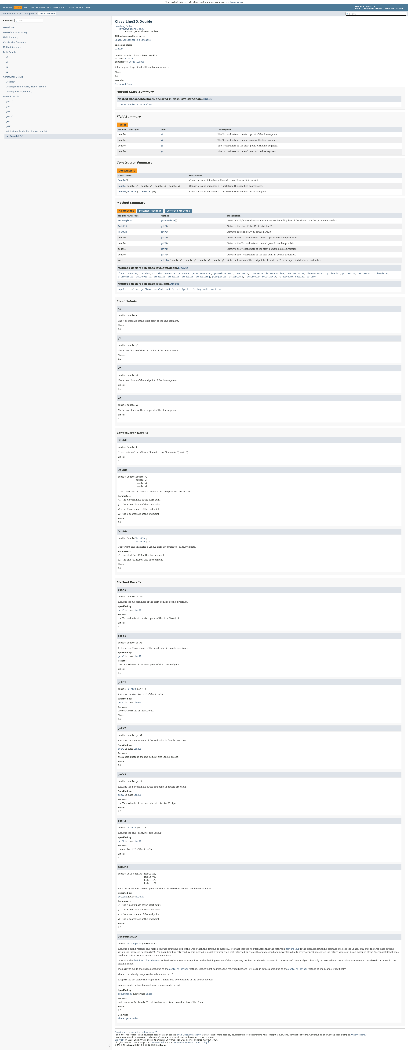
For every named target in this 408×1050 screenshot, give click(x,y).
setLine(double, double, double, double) (26, 131)
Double (122, 180)
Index (71, 7)
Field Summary (11, 37)
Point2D (131, 191)
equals (122, 289)
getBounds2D (168, 220)
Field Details (9, 52)
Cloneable (145, 40)
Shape (118, 40)
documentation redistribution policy (190, 1042)
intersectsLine (275, 273)
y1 (7, 62)
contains (132, 273)
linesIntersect (315, 273)
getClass (146, 289)
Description (9, 27)
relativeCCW (252, 276)
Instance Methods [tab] (150, 210)
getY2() (9, 121)
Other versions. (358, 1035)
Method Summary (12, 47)
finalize (133, 289)
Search (80, 7)
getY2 (164, 254)
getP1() (9, 111)
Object (174, 283)
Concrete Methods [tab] (178, 210)
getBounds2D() (14, 136)
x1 (7, 57)
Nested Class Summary (15, 32)
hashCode (159, 289)
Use (25, 7)
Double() (10, 82)
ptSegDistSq (203, 276)
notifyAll (182, 289)
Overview (7, 7)
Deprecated (59, 7)
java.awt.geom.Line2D (132, 29)
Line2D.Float (144, 104)
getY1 (164, 249)
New (49, 7)
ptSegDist (159, 276)
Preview (40, 7)
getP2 (164, 232)
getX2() (9, 116)
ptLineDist (333, 273)
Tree (31, 7)
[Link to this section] (156, 91)
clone (121, 273)
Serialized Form (123, 84)
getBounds (183, 273)
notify (170, 289)
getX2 (164, 243)
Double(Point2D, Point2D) (19, 91)
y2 (7, 72)
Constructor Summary (14, 42)
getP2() (9, 126)
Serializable (130, 40)
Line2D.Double (47, 13)
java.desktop (8, 13)
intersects (241, 273)
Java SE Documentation (188, 1035)
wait (205, 289)
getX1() (9, 101)
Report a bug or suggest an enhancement (135, 1032)
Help (87, 7)
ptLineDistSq (380, 273)
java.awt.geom (26, 13)
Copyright (119, 1040)
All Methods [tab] (126, 210)
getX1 (164, 237)
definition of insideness (146, 960)
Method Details (11, 96)
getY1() (9, 106)
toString (196, 289)
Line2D (119, 48)
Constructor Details (13, 77)
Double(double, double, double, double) (26, 87)
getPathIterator (201, 273)
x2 (7, 67)
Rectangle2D (125, 220)
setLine (165, 260)
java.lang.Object (124, 26)
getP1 (164, 226)
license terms (236, 2)
